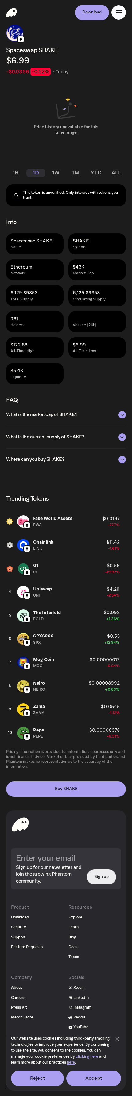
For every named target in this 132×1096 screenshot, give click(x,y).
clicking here (87, 1056)
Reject (37, 1078)
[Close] (117, 1039)
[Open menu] (118, 12)
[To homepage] (20, 824)
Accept (93, 1078)
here (71, 1062)
